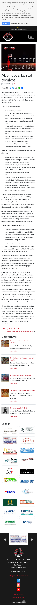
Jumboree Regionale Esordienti (20, 375)
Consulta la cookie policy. (19, 23)
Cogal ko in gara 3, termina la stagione (22, 390)
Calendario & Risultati (18, 29)
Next (32, 539)
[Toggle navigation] (31, 37)
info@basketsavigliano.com (18, 576)
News (15, 84)
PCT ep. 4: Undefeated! (11, 329)
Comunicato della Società (18, 408)
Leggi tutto (13, 351)
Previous (5, 539)
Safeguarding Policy (18, 597)
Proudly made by (16, 602)
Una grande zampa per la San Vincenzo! (20, 331)
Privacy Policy (18, 594)
